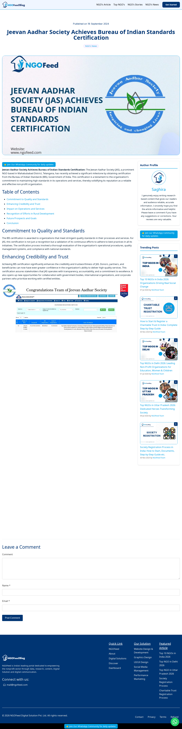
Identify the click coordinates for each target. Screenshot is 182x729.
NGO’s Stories (135, 4)
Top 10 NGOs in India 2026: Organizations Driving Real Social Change (158, 283)
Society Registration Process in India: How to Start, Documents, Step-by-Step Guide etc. (157, 451)
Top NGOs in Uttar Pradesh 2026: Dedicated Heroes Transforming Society (158, 409)
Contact (139, 716)
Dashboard (115, 668)
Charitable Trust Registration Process (167, 694)
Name (6, 585)
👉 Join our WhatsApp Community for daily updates (158, 234)
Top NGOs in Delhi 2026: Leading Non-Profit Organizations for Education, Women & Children (157, 367)
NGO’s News (152, 4)
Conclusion (13, 223)
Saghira (159, 189)
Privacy (151, 716)
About (112, 653)
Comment (7, 554)
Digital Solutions (117, 658)
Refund (174, 716)
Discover (113, 663)
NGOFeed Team (157, 290)
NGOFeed (114, 648)
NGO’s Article (103, 4)
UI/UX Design (141, 662)
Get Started (171, 4)
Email (6, 601)
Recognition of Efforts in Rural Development (30, 213)
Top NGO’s (119, 4)
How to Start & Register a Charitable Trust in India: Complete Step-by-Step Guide (158, 325)
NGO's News (91, 46)
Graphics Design (143, 657)
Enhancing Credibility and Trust (23, 204)
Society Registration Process (165, 682)
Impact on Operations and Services (26, 208)
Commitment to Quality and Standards (27, 199)
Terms (163, 716)
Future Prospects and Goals (22, 218)
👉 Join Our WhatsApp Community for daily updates (29, 164)
